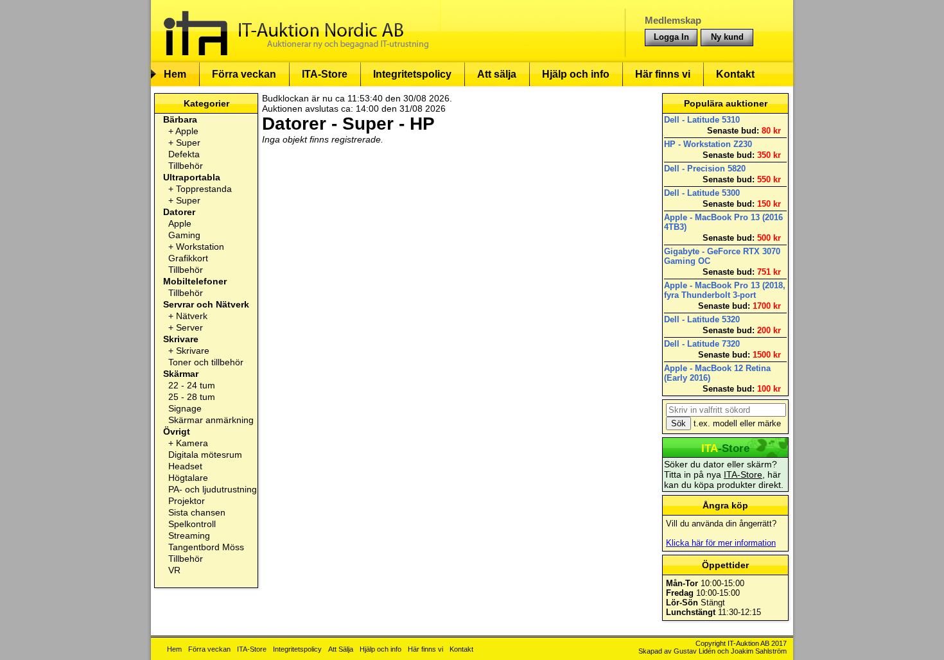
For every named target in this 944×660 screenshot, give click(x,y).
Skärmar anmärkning (211, 420)
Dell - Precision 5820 (705, 168)
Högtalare (188, 478)
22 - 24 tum (191, 385)
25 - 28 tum (191, 397)
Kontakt (735, 74)
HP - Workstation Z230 (708, 144)
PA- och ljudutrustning (212, 489)
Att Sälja (340, 649)
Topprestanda (204, 189)
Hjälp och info (575, 74)
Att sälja (496, 74)
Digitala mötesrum (205, 454)
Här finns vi (662, 74)
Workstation (200, 246)
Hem (175, 74)
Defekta (184, 154)
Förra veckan (244, 74)
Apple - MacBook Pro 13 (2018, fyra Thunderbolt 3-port (724, 290)
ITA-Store (324, 74)
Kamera (192, 443)
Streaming (189, 535)
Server (189, 327)
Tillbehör (185, 166)
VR (174, 570)
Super (188, 142)
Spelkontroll (192, 524)
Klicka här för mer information (721, 543)
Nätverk (191, 316)
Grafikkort (188, 258)
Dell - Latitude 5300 (702, 193)
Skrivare (192, 350)
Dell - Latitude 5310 (702, 120)
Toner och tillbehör (205, 362)
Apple (186, 131)
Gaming (184, 235)
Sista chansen (196, 512)
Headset (185, 466)
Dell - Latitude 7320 (702, 344)
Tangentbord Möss (206, 547)
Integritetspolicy (412, 74)
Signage (185, 408)
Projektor (186, 501)
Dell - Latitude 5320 (702, 319)
